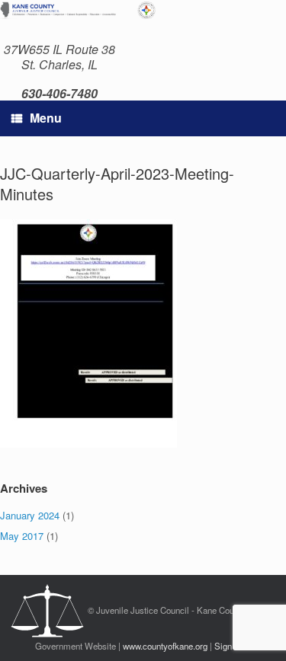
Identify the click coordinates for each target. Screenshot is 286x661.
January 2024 (29, 515)
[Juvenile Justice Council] (84, 9)
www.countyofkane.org (165, 646)
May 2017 (21, 535)
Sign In (227, 646)
